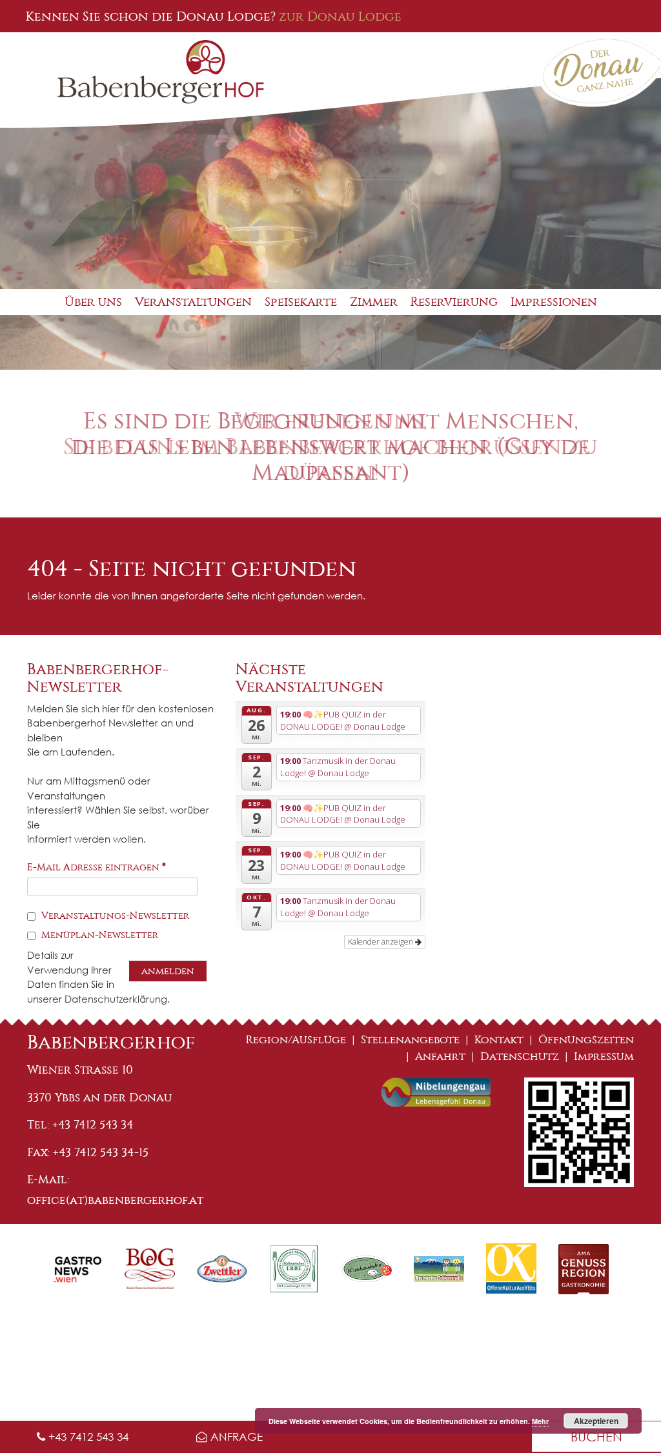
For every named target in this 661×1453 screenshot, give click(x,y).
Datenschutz (519, 1056)
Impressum (604, 1056)
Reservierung (454, 301)
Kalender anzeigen (381, 941)
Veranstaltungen (193, 301)
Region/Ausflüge (296, 1040)
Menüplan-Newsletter (98, 935)
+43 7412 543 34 (86, 1436)
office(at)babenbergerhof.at (115, 1200)
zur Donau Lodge (340, 16)
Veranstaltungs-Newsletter (114, 915)
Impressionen (554, 301)
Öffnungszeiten (586, 1040)
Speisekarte (301, 301)
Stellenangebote (410, 1040)
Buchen (596, 1436)
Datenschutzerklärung (116, 998)
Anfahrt (440, 1056)
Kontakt (499, 1040)
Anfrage (235, 1436)
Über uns (93, 301)
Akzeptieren (596, 1421)
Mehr (540, 1421)
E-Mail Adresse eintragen (96, 867)
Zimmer (374, 301)
